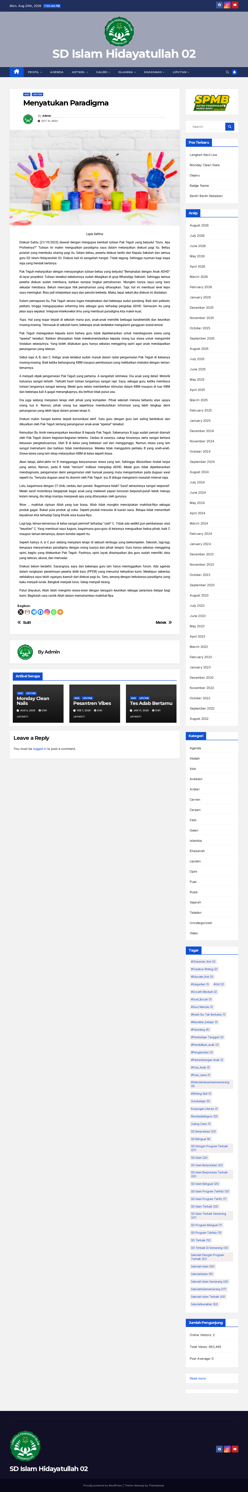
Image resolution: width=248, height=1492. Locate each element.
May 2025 (197, 379)
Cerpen (195, 810)
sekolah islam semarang (209, 1281)
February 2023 (201, 657)
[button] (227, 72)
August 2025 (199, 349)
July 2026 (197, 236)
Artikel (79, 72)
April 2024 (198, 513)
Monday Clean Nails (33, 701)
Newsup (139, 1485)
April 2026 (197, 266)
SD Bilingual (201, 1139)
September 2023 (202, 585)
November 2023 (202, 564)
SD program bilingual (206, 1225)
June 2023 (198, 616)
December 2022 (202, 677)
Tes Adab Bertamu (151, 703)
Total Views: (199, 1347)
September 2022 (202, 708)
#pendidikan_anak (205, 1044)
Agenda (56, 72)
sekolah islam (203, 1266)
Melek (161, 622)
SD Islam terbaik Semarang (208, 1215)
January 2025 (200, 421)
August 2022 (199, 719)
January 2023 (200, 667)
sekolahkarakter (204, 1304)
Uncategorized (201, 923)
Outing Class (201, 1123)
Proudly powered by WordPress (103, 1485)
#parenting (200, 1029)
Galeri (102, 72)
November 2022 (202, 688)
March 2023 (199, 647)
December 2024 (202, 431)
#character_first (203, 961)
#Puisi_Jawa (200, 1075)
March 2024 (199, 523)
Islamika (126, 72)
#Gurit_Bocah (201, 999)
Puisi (193, 882)
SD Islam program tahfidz (210, 1191)
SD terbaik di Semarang (209, 1247)
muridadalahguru (204, 1116)
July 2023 (197, 606)
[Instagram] (47, 612)
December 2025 (202, 307)
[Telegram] (34, 612)
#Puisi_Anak (200, 1067)
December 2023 (202, 554)
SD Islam (199, 1157)
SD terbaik (201, 1240)
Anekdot (196, 779)
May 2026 (197, 256)
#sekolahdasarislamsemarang (210, 1084)
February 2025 (201, 410)
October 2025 (200, 328)
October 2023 (200, 575)
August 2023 (199, 595)
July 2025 (197, 359)
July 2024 (197, 482)
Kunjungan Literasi (204, 1108)
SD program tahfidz (206, 1232)
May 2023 (197, 626)
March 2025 (199, 400)
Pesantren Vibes (92, 703)
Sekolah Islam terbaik (208, 1296)
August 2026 (199, 225)
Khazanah (153, 72)
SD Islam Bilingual (205, 1183)
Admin (46, 116)
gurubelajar (200, 1101)
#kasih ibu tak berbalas (208, 1014)
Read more (198, 1378)
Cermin (195, 799)
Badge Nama (199, 186)
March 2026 (199, 277)
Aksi (26, 94)
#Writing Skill (201, 1093)
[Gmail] (27, 612)
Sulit (27, 622)
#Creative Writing (204, 969)
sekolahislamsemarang (208, 1289)
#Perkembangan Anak (207, 1060)
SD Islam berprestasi (207, 1165)
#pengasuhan (202, 1052)
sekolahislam (202, 1274)
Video (194, 933)
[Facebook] (40, 612)
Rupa (194, 892)
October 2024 (200, 451)
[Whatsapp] (54, 612)
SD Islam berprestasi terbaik (209, 1174)
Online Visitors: (201, 1335)
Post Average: (201, 1359)
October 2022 (200, 698)
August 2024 (199, 472)
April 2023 (197, 636)
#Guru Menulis (202, 1007)
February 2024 (201, 534)
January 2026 (200, 297)
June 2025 (198, 369)
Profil (34, 72)
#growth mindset (204, 991)
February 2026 (201, 287)
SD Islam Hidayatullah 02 (124, 54)
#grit (219, 984)
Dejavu (195, 175)
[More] (60, 612)
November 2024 (202, 441)
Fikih (193, 820)
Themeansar (156, 1485)
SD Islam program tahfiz (209, 1199)
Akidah (195, 758)
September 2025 (202, 338)
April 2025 (197, 390)
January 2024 (200, 544)
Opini (193, 871)
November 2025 (202, 318)
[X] (21, 612)
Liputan (180, 72)
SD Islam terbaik (204, 1206)
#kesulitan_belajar (204, 1022)
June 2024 (198, 492)
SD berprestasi (203, 1131)
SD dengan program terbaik (209, 1148)
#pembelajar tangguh (207, 1037)
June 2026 (198, 246)
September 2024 (202, 462)
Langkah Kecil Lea (203, 155)
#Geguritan (200, 984)
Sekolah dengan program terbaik (207, 1256)
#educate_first (202, 976)
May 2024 (197, 503)
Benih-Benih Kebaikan (206, 196)
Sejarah (195, 902)
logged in (39, 749)
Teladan (196, 913)
